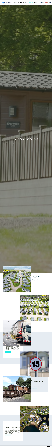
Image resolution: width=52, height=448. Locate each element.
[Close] (51, 446)
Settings (45, 446)
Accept (49, 446)
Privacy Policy (30, 446)
